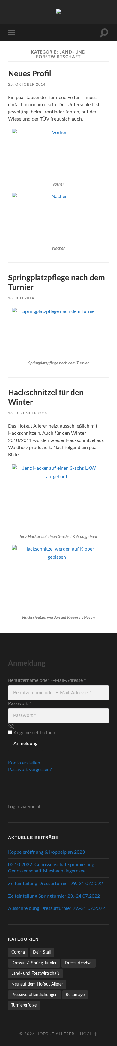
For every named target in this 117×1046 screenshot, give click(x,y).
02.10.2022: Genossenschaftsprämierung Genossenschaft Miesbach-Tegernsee (51, 867)
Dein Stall (42, 952)
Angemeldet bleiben (34, 732)
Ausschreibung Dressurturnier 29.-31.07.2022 (56, 908)
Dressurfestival (78, 963)
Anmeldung (26, 743)
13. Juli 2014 (21, 298)
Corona (18, 952)
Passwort (19, 703)
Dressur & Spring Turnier (34, 963)
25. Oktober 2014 (27, 84)
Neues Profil (29, 74)
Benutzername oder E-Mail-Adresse (47, 680)
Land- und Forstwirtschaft (35, 973)
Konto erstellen (24, 763)
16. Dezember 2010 (28, 413)
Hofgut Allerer (55, 1034)
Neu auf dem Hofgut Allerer (37, 984)
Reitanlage (75, 994)
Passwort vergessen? (30, 769)
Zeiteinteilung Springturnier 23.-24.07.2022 (54, 896)
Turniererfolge (24, 1005)
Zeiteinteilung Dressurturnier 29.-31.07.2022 (55, 883)
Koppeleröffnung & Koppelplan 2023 (46, 852)
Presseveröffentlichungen (34, 994)
